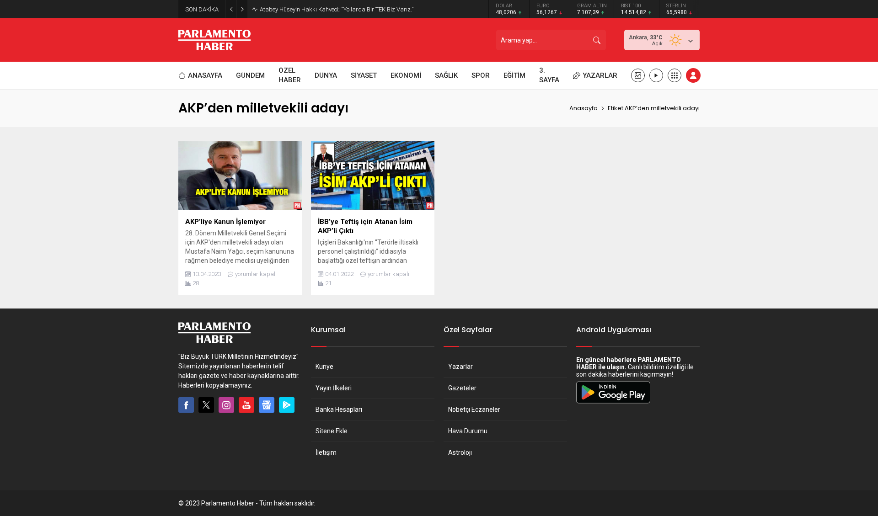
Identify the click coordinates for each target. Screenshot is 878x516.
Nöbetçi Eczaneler (474, 409)
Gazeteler (462, 388)
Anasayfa (583, 108)
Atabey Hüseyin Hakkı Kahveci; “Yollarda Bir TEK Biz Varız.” (336, 9)
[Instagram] (226, 405)
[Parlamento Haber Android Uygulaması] (613, 403)
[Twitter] (206, 405)
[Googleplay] (286, 405)
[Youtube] (246, 405)
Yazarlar (460, 366)
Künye (324, 366)
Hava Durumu (467, 431)
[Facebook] (186, 405)
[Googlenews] (266, 405)
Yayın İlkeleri (334, 388)
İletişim (326, 452)
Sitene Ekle (332, 431)
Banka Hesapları (339, 409)
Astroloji (460, 452)
